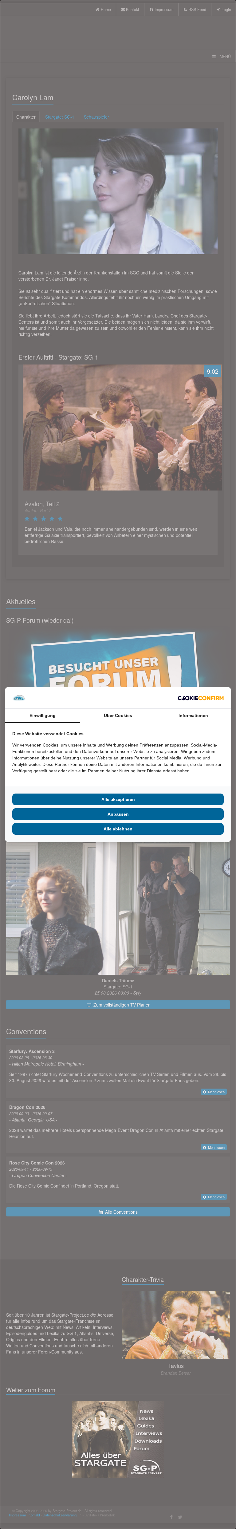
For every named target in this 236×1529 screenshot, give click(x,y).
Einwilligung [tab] (43, 715)
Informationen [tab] (193, 715)
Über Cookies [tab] (118, 715)
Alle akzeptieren (118, 799)
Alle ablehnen (118, 828)
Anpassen (118, 814)
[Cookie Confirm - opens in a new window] (201, 698)
